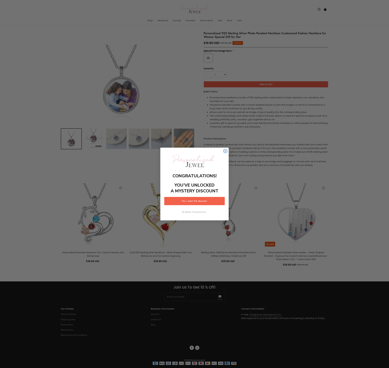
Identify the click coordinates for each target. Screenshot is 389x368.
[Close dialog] (225, 151)
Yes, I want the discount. (194, 201)
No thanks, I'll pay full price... (194, 212)
